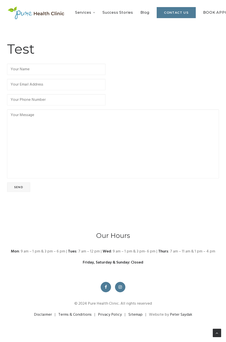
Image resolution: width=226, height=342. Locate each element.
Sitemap (135, 314)
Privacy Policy (110, 314)
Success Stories (117, 12)
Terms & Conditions (75, 314)
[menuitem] (86, 12)
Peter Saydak (181, 314)
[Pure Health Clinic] (35, 12)
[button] (106, 287)
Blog (144, 12)
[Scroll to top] (217, 333)
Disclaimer (43, 314)
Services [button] (83, 12)
